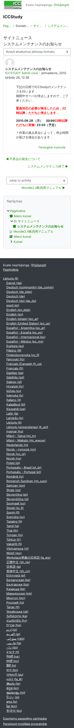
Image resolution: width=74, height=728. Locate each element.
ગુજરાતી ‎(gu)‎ (14, 674)
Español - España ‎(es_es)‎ (24, 332)
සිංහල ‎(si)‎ (12, 697)
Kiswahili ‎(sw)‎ (15, 409)
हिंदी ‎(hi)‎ (11, 665)
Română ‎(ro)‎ (15, 476)
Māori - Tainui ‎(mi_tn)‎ (21, 436)
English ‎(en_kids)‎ (18, 310)
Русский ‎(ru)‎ (15, 602)
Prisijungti (61, 5)
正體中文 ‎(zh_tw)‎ (18, 562)
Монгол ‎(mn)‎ (15, 598)
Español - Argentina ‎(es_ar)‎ (25, 328)
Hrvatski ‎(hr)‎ (15, 386)
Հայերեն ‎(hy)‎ (16, 621)
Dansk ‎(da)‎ (14, 283)
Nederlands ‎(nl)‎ (17, 445)
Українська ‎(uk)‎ (17, 611)
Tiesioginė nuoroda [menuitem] (51, 147)
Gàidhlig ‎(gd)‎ (15, 377)
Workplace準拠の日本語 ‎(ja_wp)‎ (28, 557)
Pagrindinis (7, 26)
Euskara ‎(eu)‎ (15, 346)
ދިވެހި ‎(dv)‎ (12, 647)
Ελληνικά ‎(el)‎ (15, 575)
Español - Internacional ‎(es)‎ (25, 337)
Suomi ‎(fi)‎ (13, 512)
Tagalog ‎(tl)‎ (14, 521)
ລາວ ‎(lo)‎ (11, 702)
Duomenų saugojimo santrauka (25, 718)
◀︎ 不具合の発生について (23, 159)
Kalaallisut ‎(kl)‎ (15, 404)
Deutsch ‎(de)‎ (15, 296)
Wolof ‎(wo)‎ (14, 553)
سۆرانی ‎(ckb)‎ (15, 639)
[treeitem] (37, 226)
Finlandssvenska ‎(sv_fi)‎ (22, 355)
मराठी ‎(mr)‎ (12, 661)
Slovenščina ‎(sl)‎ (17, 499)
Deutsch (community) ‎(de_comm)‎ (30, 287)
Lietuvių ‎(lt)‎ (10, 278)
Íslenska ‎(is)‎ (14, 395)
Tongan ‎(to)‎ (14, 535)
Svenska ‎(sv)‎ (15, 517)
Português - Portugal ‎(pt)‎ (23, 472)
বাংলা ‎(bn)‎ (12, 670)
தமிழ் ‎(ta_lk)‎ (14, 679)
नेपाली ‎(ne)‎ (13, 656)
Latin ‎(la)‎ (12, 413)
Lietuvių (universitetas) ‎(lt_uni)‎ (27, 427)
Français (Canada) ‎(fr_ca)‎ (24, 364)
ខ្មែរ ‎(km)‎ (11, 706)
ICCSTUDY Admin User (21, 73)
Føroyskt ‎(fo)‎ (15, 359)
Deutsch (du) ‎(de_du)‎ (21, 301)
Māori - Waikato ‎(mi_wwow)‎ (25, 440)
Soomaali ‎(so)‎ (15, 503)
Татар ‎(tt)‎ (13, 607)
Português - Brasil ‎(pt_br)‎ (24, 467)
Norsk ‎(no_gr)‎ (16, 454)
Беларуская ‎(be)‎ (18, 580)
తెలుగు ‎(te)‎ (13, 684)
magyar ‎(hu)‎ (14, 431)
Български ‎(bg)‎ (17, 584)
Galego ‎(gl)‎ (14, 382)
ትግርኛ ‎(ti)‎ (12, 652)
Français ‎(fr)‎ (14, 368)
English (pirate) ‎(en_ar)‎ (22, 319)
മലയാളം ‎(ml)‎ (15, 693)
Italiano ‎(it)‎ (13, 400)
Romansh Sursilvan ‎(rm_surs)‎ (26, 481)
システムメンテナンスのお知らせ (59, 26)
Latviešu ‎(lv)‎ (14, 418)
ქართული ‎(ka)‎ (16, 616)
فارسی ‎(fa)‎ (13, 643)
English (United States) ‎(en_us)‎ (28, 323)
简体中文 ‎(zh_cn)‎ (18, 571)
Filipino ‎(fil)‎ (13, 350)
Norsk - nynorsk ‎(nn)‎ (21, 449)
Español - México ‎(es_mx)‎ (24, 341)
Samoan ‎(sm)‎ (15, 485)
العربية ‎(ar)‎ (13, 634)
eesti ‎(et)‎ (12, 305)
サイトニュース (38, 26)
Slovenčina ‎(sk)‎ (17, 494)
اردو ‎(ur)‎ (11, 630)
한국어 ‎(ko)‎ (14, 711)
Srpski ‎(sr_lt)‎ (15, 508)
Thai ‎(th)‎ (12, 530)
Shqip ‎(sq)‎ (13, 490)
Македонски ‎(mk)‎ (19, 593)
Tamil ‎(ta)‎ (12, 526)
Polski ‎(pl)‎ (13, 463)
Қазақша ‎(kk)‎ (15, 589)
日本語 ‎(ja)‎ (13, 567)
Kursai (18, 242)
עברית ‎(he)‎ (13, 625)
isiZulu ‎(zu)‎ (13, 391)
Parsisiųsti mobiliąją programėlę (25, 724)
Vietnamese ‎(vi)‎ (17, 548)
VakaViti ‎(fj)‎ (14, 544)
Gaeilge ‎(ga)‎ (14, 373)
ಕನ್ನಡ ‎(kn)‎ (12, 688)
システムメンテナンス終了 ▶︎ (48, 166)
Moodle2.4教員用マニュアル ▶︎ (43, 188)
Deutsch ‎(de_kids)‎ (19, 292)
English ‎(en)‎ (14, 314)
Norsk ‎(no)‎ (13, 458)
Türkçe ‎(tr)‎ (13, 539)
